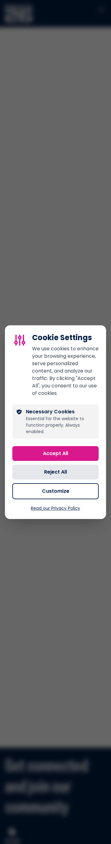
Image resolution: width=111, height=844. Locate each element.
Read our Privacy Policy (55, 508)
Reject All (55, 471)
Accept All (55, 453)
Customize (55, 491)
